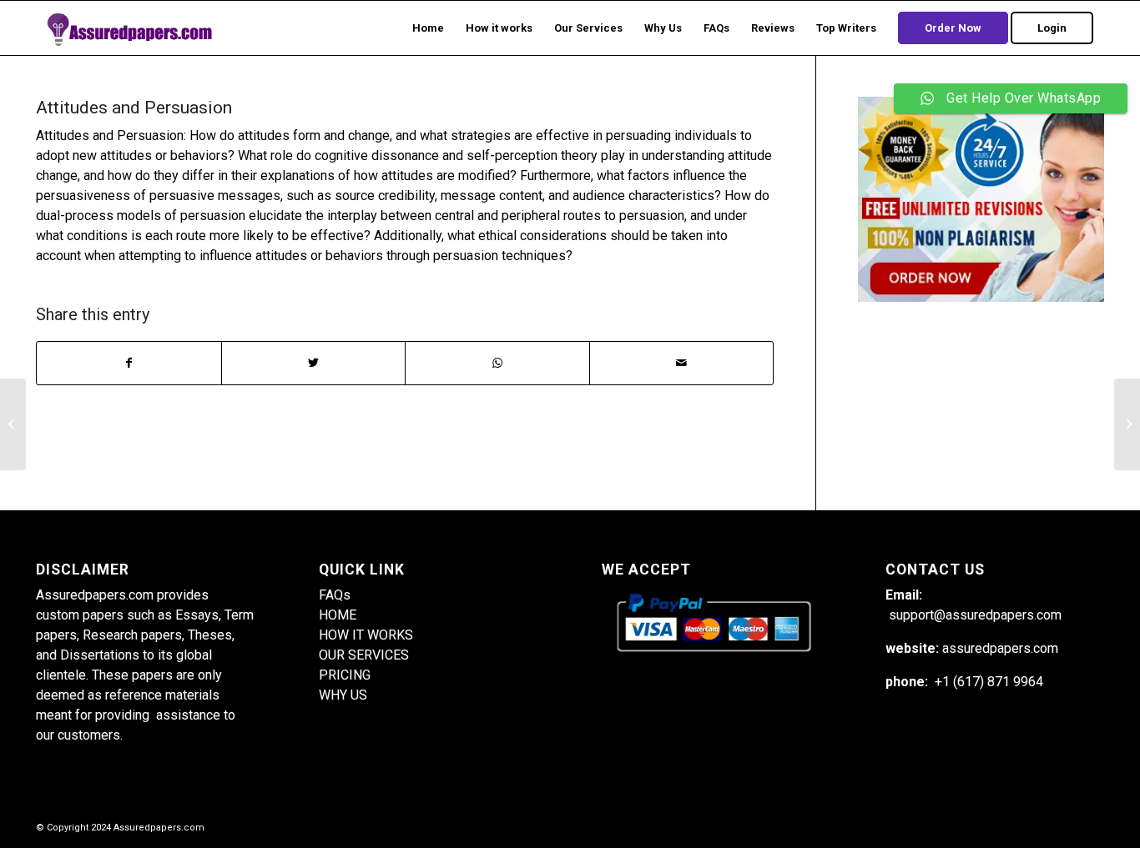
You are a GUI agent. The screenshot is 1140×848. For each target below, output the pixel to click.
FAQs (335, 595)
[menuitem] (428, 28)
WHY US (343, 695)
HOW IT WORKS (366, 635)
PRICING (345, 675)
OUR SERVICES (364, 655)
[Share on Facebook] (129, 363)
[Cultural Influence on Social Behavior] (13, 424)
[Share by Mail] (682, 363)
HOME (337, 615)
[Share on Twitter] (314, 363)
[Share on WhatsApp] (497, 363)
